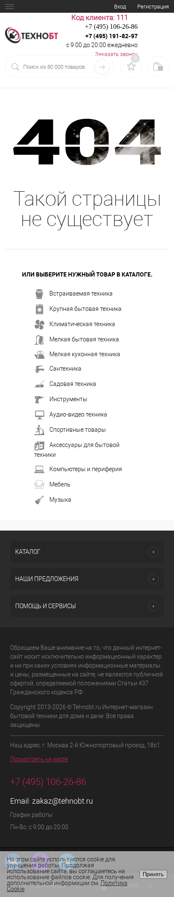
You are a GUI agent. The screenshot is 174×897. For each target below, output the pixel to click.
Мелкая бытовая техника (84, 339)
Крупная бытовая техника (85, 308)
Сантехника (65, 368)
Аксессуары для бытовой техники (77, 450)
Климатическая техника (82, 324)
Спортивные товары (77, 429)
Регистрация (153, 6)
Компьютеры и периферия (85, 469)
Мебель (60, 484)
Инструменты (68, 399)
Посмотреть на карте (39, 759)
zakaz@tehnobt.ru (62, 800)
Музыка (60, 499)
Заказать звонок (116, 54)
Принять (153, 874)
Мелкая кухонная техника (84, 354)
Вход (120, 6)
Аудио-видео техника (78, 414)
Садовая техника (72, 383)
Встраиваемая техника (81, 293)
